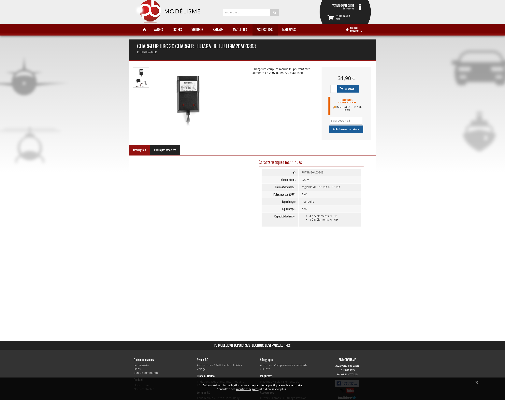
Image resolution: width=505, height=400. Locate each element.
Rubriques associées (165, 150)
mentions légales (247, 389)
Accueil (144, 30)
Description (139, 150)
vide (343, 17)
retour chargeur (147, 52)
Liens (137, 369)
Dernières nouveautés (356, 29)
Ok (477, 382)
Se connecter (343, 7)
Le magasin (141, 365)
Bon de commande (146, 373)
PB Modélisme (167, 12)
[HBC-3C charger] (141, 76)
